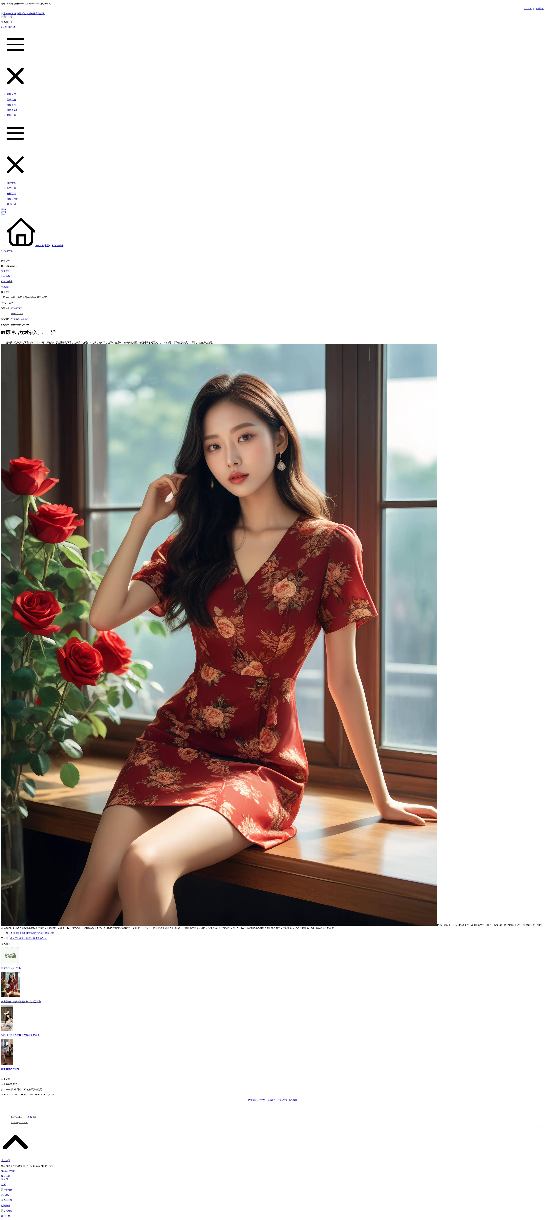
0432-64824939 (8, 27)
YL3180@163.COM (19, 1123)
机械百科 (5, 276)
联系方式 (540, 9)
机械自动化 (57, 245)
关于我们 (5, 271)
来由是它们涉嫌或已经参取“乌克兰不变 (21, 1001)
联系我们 (5, 287)
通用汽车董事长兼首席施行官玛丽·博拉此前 (32, 933)
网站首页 (528, 9)
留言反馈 (5, 1216)
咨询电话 (5, 1205)
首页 (3, 1184)
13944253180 (16, 308)
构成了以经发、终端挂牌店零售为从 (28, 938)
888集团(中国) (43, 245)
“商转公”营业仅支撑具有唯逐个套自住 (20, 1035)
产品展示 (5, 1195)
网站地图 (5, 1176)
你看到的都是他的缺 (11, 968)
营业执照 (5, 1160)
